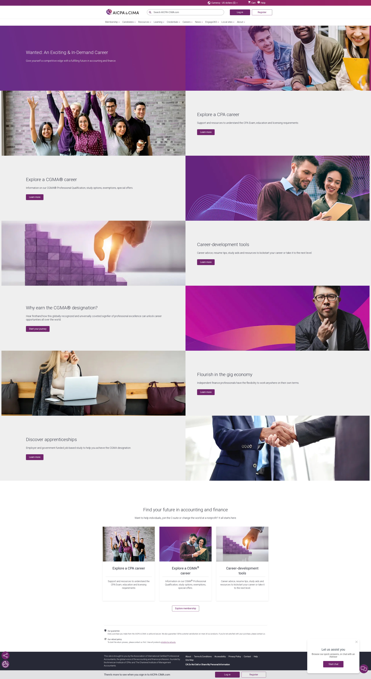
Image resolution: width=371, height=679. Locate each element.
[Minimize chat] (363, 668)
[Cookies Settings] (5, 664)
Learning (158, 22)
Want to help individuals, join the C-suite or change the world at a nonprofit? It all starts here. (186, 517)
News (198, 22)
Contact (248, 656)
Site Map (190, 660)
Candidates (128, 22)
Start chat (333, 664)
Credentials (172, 22)
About (240, 22)
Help (256, 656)
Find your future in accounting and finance (185, 509)
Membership (111, 22)
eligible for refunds (168, 642)
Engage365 (211, 22)
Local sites (226, 22)
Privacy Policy (236, 656)
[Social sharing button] (5, 655)
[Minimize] (356, 642)
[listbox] (230, 3)
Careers (187, 22)
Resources (143, 22)
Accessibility (220, 656)
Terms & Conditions (203, 656)
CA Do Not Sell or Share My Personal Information (208, 664)
